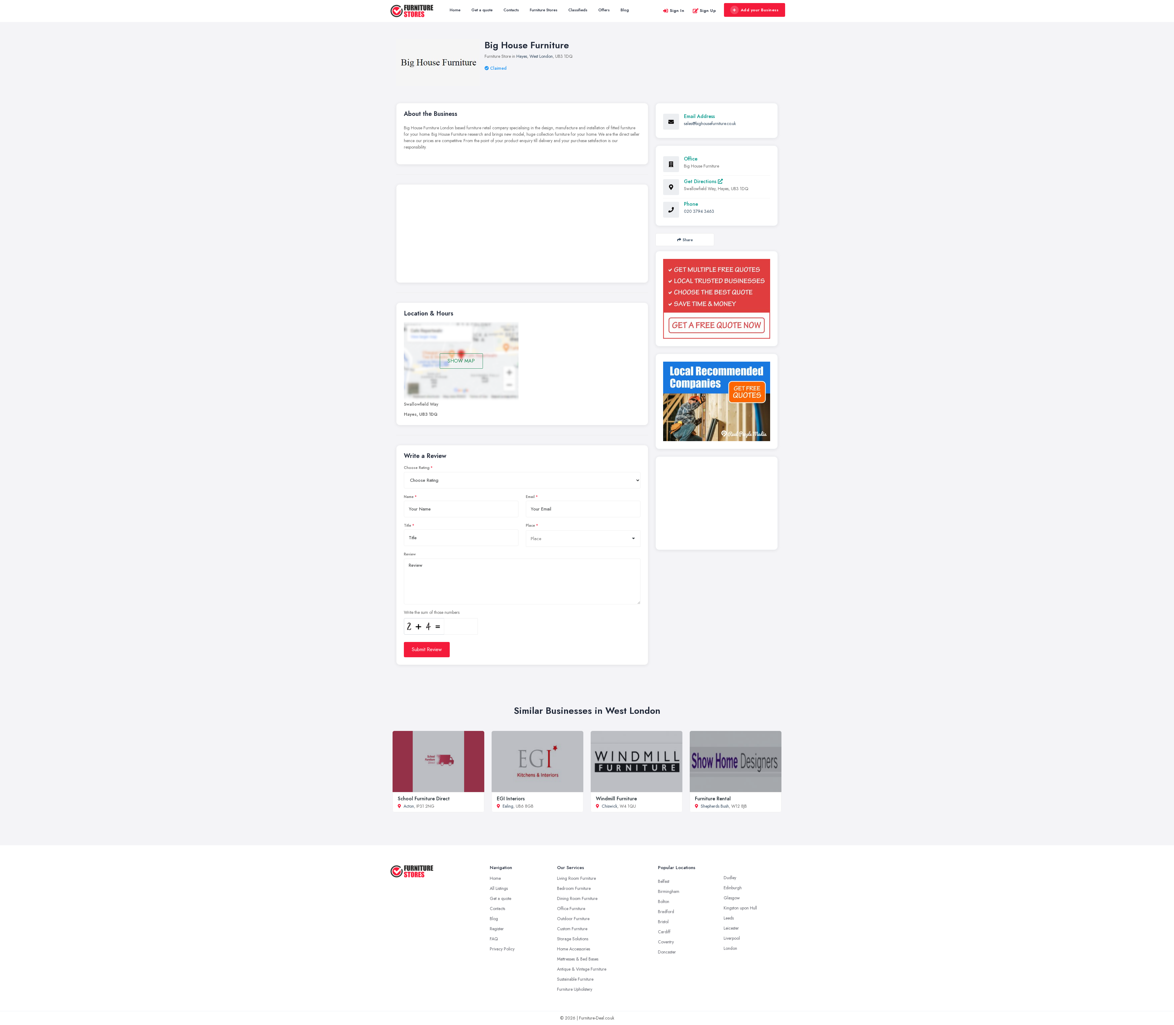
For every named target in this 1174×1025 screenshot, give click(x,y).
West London (541, 56)
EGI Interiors (511, 798)
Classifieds (577, 10)
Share (688, 240)
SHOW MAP (461, 360)
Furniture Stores (543, 10)
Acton (409, 806)
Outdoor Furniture (573, 919)
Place (530, 525)
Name (409, 497)
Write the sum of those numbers (432, 612)
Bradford (666, 912)
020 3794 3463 (699, 211)
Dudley (730, 878)
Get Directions (701, 181)
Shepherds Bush (715, 806)
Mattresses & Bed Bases (577, 959)
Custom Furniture (572, 929)
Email (530, 497)
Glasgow (732, 898)
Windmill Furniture (616, 798)
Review (410, 554)
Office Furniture (571, 908)
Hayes (521, 56)
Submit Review (427, 649)
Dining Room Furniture (577, 898)
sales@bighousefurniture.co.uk (710, 123)
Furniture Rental (713, 798)
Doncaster (667, 952)
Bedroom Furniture (574, 888)
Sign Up (708, 10)
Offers (604, 10)
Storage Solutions (572, 939)
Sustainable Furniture (575, 979)
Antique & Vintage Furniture (581, 969)
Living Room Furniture (576, 878)
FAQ (494, 939)
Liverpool (732, 938)
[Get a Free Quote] (716, 299)
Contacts (511, 10)
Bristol (663, 922)
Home (455, 10)
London (730, 948)
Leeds (729, 918)
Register (497, 929)
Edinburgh (733, 888)
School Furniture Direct (424, 798)
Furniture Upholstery (574, 989)
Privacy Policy (502, 949)
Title (407, 525)
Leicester (731, 928)
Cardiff (664, 932)
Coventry (666, 942)
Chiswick (609, 806)
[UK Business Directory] (716, 401)
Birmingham (668, 891)
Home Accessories (573, 949)
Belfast (663, 881)
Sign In (677, 10)
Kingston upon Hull (740, 908)
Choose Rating (417, 467)
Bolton (663, 901)
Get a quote (482, 10)
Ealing (508, 806)
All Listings (499, 888)
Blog (625, 10)
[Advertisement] (522, 235)
